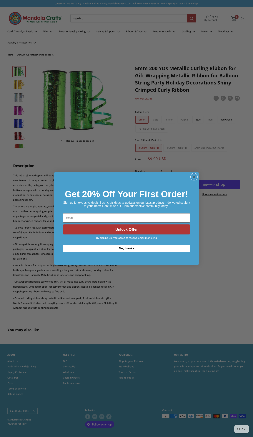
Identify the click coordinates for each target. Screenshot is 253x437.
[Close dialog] (194, 177)
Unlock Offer (126, 229)
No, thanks (126, 248)
